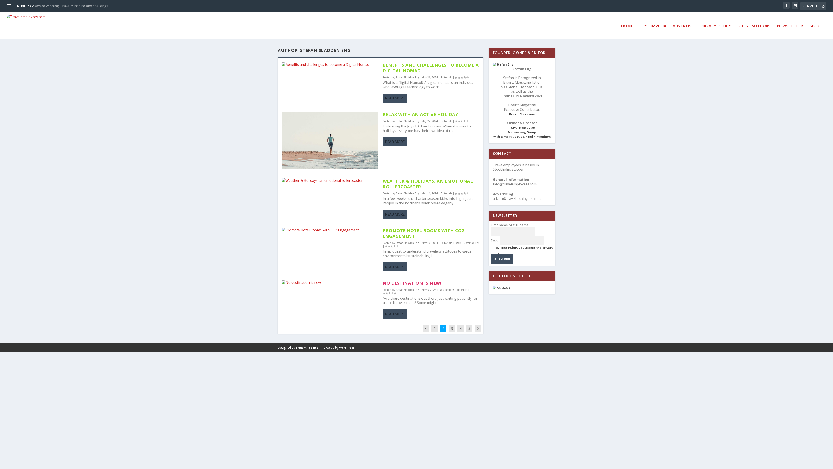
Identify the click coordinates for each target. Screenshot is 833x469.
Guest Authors (753, 26)
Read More (395, 98)
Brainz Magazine (522, 114)
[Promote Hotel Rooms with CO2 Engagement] (330, 230)
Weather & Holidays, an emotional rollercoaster (428, 184)
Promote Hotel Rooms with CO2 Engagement (423, 233)
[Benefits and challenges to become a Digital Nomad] (330, 64)
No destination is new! (412, 283)
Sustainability (471, 243)
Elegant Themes (307, 348)
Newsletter (790, 26)
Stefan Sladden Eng (407, 77)
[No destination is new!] (330, 282)
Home (627, 26)
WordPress (346, 348)
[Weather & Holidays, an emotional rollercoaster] (330, 180)
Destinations (446, 290)
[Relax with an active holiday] (330, 140)
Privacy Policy (715, 26)
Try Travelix (653, 26)
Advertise (683, 26)
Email (495, 240)
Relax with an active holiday (420, 114)
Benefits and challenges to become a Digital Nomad (431, 68)
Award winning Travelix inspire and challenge (71, 5)
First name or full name (509, 225)
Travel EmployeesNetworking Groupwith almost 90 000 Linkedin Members (522, 132)
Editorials (446, 77)
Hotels (457, 243)
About (816, 26)
